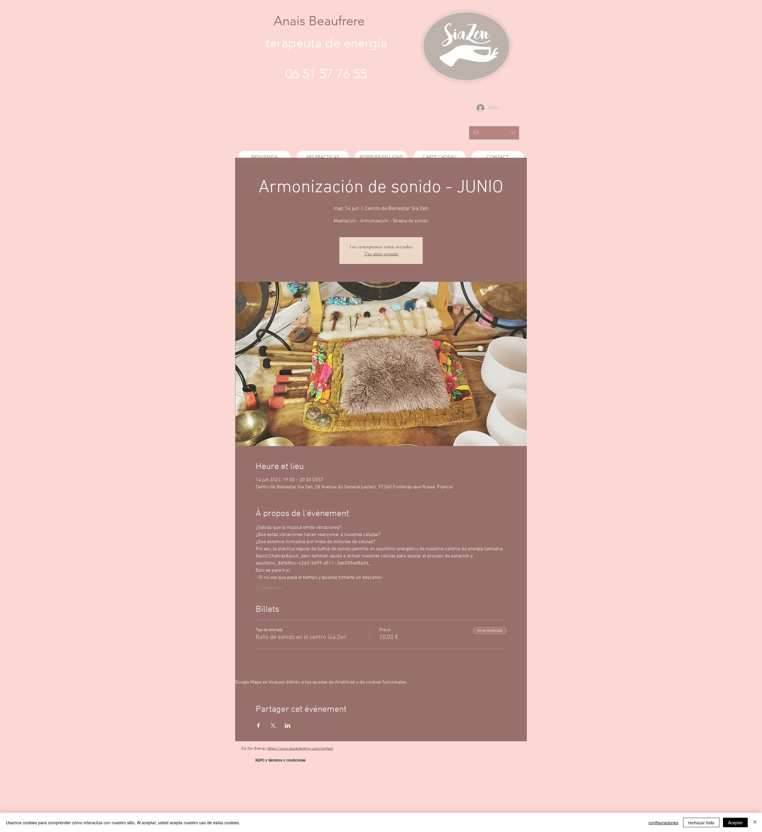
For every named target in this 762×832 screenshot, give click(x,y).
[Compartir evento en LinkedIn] (288, 725)
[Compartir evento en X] (273, 725)
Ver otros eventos (381, 254)
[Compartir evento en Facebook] (258, 725)
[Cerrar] (754, 822)
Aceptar (735, 822)
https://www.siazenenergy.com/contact (300, 748)
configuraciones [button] (663, 822)
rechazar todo (701, 822)
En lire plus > (269, 588)
